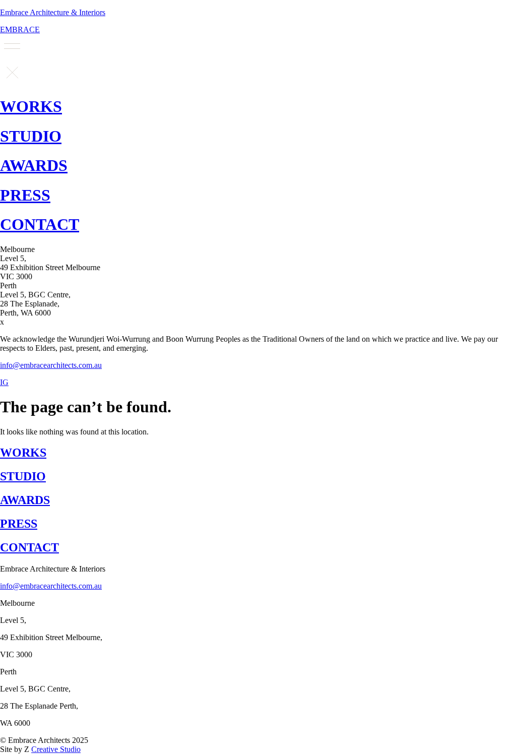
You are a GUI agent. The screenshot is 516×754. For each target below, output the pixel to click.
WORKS (31, 106)
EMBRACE (20, 29)
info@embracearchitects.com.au (51, 365)
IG (4, 382)
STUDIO (30, 136)
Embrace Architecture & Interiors (52, 12)
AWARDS (34, 165)
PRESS (25, 195)
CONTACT (39, 224)
